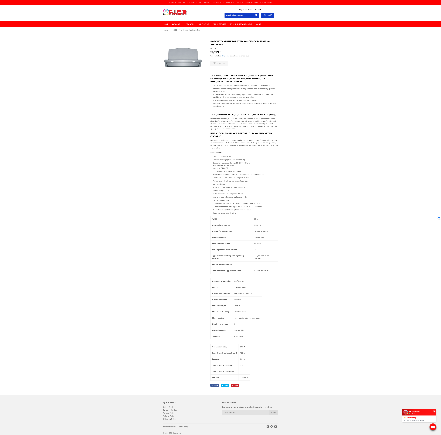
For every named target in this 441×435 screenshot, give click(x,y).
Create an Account (254, 10)
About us (190, 24)
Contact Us (203, 24)
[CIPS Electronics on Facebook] (267, 427)
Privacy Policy (168, 413)
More (258, 24)
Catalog (176, 24)
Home (165, 24)
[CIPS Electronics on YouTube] (275, 427)
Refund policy (183, 427)
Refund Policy (169, 416)
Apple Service (219, 24)
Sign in (241, 10)
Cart (269, 15)
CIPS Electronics (175, 433)
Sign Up (273, 412)
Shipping (225, 56)
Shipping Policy (169, 419)
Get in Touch (168, 407)
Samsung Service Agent (241, 24)
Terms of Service (170, 410)
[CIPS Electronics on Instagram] (271, 427)
